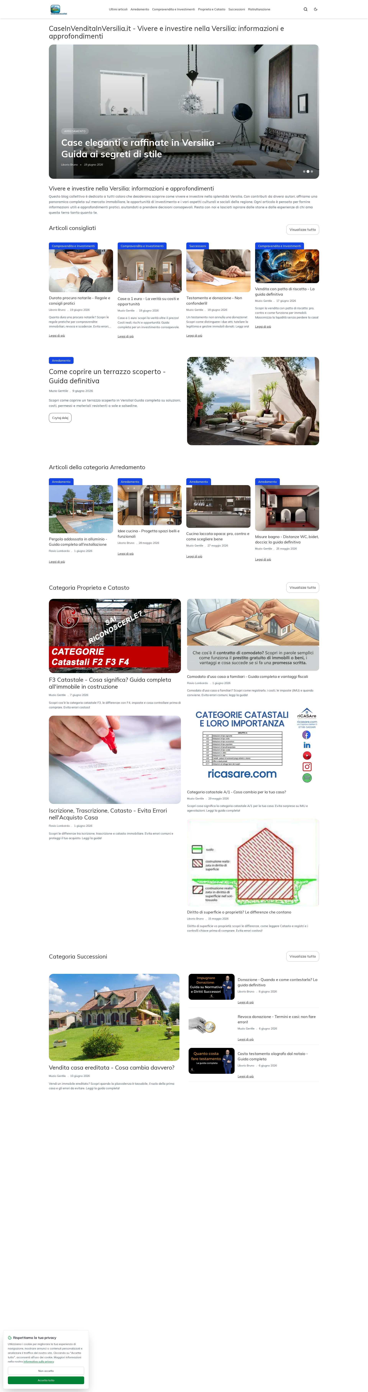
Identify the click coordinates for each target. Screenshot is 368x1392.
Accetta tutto (46, 1380)
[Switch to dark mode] (315, 9)
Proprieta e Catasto (211, 9)
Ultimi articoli (118, 9)
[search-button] (305, 9)
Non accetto (46, 1371)
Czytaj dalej (60, 418)
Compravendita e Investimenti (173, 9)
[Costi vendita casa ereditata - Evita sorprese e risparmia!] (184, 112)
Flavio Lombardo (71, 164)
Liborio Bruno (57, 310)
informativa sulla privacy (39, 1361)
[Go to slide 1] (304, 171)
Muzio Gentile (126, 310)
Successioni (236, 9)
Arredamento (140, 9)
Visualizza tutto (303, 229)
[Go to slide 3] (311, 171)
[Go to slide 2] (308, 171)
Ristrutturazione (259, 9)
